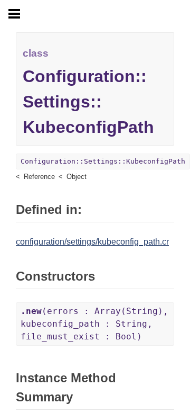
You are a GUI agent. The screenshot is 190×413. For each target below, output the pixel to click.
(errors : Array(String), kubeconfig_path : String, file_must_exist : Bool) (94, 324)
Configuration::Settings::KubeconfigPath (103, 161)
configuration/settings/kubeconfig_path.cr (92, 241)
